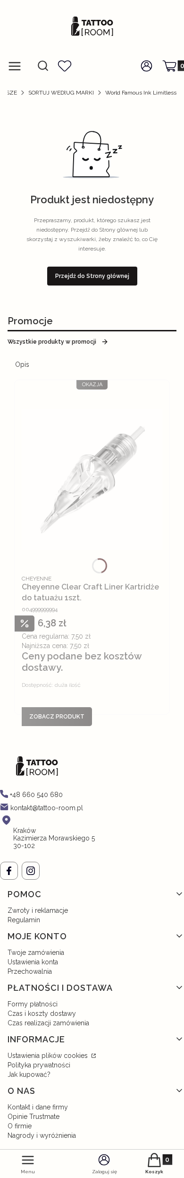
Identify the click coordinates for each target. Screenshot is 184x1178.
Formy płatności (33, 1004)
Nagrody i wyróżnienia (42, 1135)
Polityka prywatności (39, 1065)
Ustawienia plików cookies (49, 1055)
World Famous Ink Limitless (140, 92)
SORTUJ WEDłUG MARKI (61, 92)
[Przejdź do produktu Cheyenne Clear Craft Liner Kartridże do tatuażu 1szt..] (92, 479)
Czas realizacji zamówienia (48, 1023)
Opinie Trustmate (33, 1116)
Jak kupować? (29, 1074)
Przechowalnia (30, 971)
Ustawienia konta (33, 962)
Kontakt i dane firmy (38, 1107)
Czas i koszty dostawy (42, 1013)
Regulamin (24, 920)
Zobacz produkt (56, 716)
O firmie (20, 1126)
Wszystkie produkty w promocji (52, 341)
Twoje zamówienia (36, 952)
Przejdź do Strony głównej (92, 276)
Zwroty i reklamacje (38, 910)
